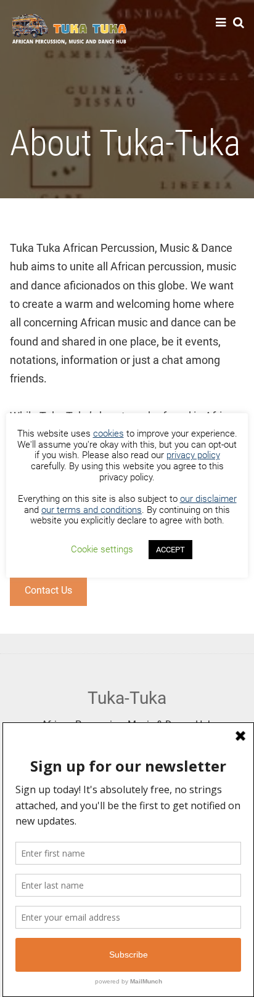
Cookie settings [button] (102, 549)
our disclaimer (208, 498)
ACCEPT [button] (170, 549)
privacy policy (193, 455)
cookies (108, 433)
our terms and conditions (91, 509)
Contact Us (48, 590)
